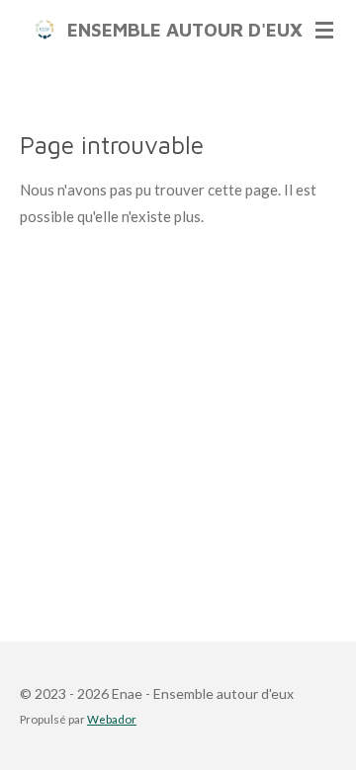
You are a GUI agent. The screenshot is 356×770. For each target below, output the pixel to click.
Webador (111, 719)
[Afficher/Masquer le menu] (324, 29)
